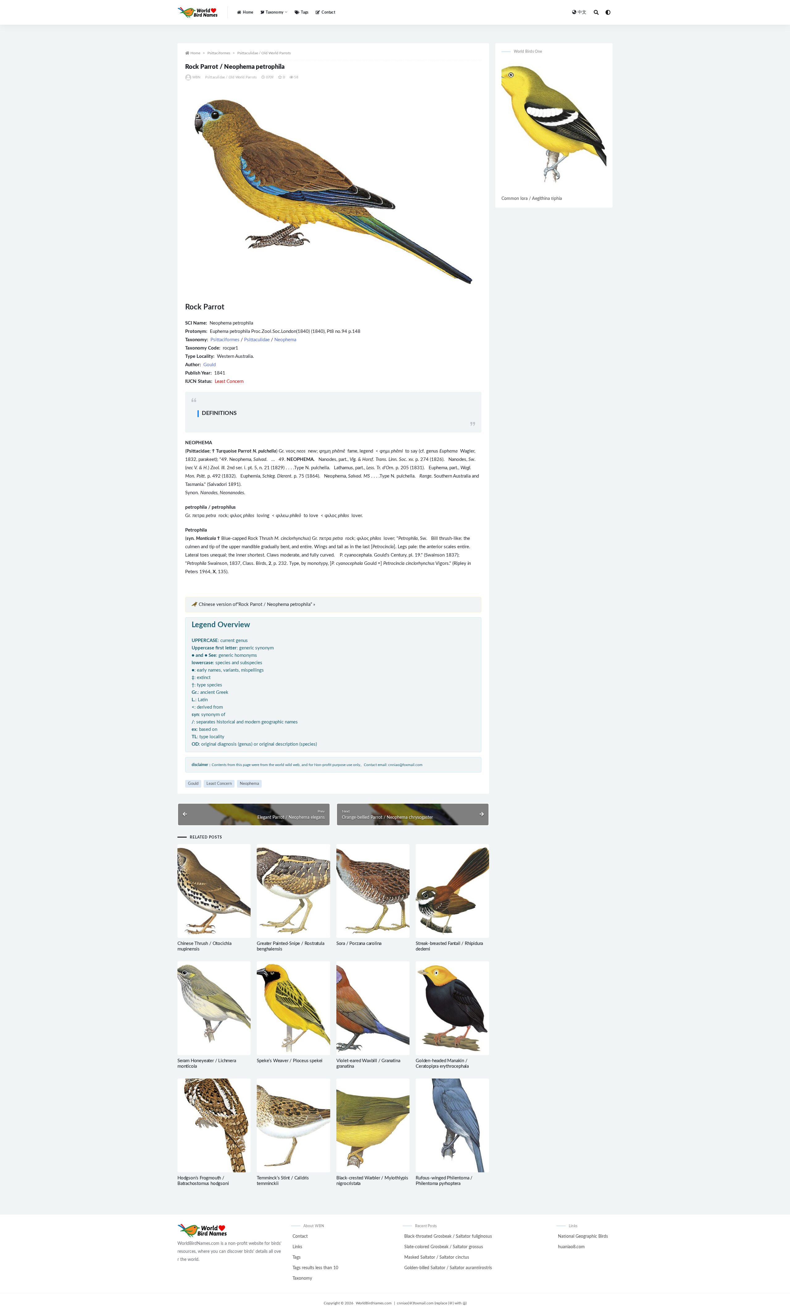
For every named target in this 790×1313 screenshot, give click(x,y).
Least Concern (219, 784)
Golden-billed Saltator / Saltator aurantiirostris (448, 1268)
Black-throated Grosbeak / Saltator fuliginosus (448, 1236)
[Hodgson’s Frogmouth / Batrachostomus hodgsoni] (214, 1125)
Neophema (285, 340)
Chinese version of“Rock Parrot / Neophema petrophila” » (257, 604)
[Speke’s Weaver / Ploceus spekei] (293, 1008)
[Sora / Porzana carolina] (373, 891)
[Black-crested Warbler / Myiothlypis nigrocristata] (373, 1125)
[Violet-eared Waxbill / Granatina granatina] (373, 1008)
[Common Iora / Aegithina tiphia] (553, 127)
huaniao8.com (571, 1247)
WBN (196, 77)
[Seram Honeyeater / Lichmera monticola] (214, 1008)
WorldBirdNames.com (374, 1303)
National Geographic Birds (583, 1236)
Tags (304, 12)
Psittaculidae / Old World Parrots (264, 53)
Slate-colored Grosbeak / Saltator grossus (443, 1247)
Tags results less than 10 (315, 1268)
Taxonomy (302, 1278)
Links (297, 1247)
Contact (328, 12)
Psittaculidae (257, 340)
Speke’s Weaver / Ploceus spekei (289, 1060)
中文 (582, 12)
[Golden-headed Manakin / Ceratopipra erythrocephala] (452, 1008)
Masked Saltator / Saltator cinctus (436, 1257)
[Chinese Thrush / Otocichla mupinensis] (214, 891)
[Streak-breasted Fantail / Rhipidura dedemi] (452, 891)
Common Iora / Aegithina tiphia (531, 199)
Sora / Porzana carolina (358, 943)
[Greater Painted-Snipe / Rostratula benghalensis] (293, 891)
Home (248, 12)
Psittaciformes (218, 53)
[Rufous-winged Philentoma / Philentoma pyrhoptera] (452, 1125)
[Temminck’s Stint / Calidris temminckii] (293, 1125)
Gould (209, 364)
